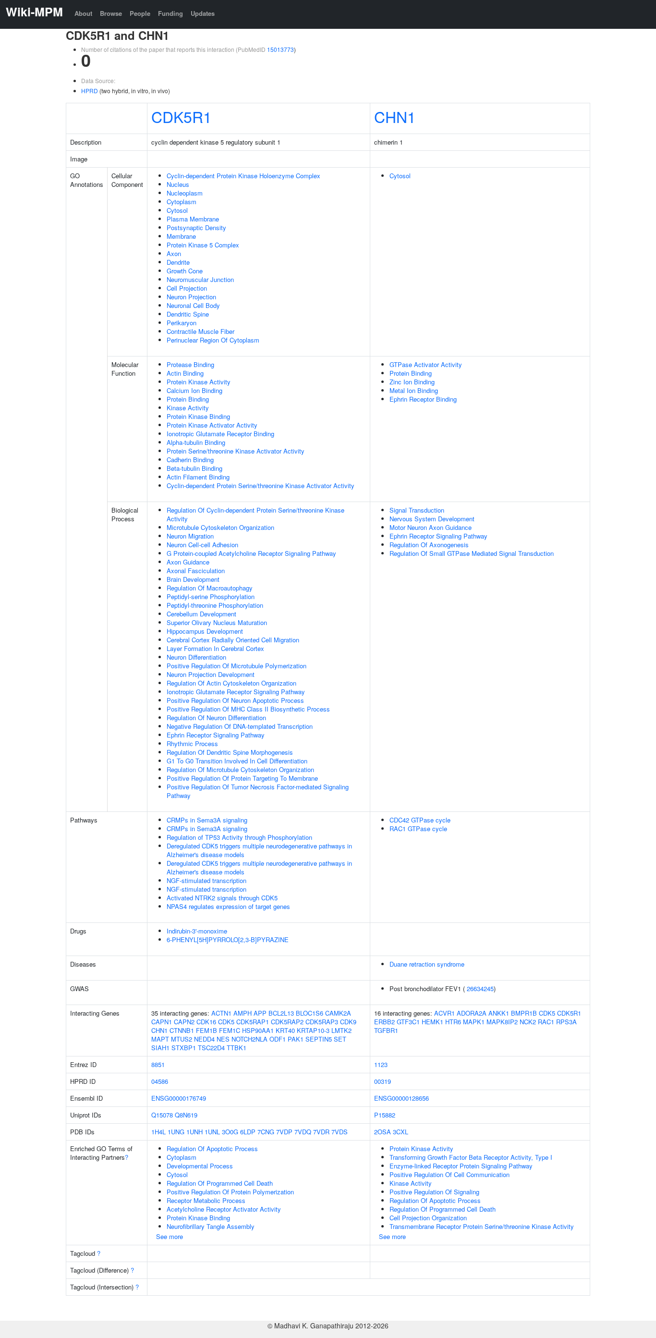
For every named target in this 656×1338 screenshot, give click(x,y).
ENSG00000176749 (178, 1098)
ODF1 (277, 1038)
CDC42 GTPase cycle (419, 819)
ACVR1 (444, 1013)
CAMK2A (338, 1013)
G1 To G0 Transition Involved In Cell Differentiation (237, 760)
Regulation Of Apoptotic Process (212, 1148)
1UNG (176, 1131)
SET (340, 1038)
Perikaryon (181, 322)
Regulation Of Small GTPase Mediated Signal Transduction (471, 553)
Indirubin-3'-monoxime (197, 930)
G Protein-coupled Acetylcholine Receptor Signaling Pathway (251, 553)
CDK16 (206, 1021)
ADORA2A (471, 1013)
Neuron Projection (191, 296)
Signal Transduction (416, 510)
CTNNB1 (182, 1030)
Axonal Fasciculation (196, 570)
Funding (170, 13)
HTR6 (453, 1021)
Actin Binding (185, 373)
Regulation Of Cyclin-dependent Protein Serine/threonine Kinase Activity (255, 514)
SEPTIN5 (318, 1038)
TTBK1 (236, 1047)
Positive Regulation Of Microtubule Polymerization (236, 665)
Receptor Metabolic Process (206, 1200)
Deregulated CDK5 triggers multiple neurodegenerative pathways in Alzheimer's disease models (259, 850)
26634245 (480, 988)
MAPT (160, 1038)
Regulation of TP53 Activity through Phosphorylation (239, 837)
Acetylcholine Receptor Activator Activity (224, 1209)
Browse (111, 13)
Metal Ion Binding (413, 390)
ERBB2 (384, 1021)
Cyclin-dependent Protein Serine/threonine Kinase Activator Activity (260, 485)
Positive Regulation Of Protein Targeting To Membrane (242, 778)
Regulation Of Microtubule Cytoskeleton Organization (240, 769)
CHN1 (395, 116)
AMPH (242, 1013)
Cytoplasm (181, 201)
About (83, 13)
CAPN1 (161, 1021)
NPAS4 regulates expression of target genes (228, 906)
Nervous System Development (431, 518)
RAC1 (546, 1021)
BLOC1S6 (309, 1013)
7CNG (265, 1131)
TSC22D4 (211, 1047)
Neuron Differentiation (196, 657)
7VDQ (302, 1131)
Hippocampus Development (205, 631)
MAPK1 (474, 1021)
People (140, 13)
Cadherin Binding (190, 459)
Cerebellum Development (201, 613)
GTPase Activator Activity (425, 364)
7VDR (321, 1131)
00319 (382, 1081)
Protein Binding (188, 399)
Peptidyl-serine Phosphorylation (211, 596)
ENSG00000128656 (401, 1098)
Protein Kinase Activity (199, 381)
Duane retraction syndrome (426, 964)
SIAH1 (160, 1047)
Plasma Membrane (193, 218)
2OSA (382, 1131)
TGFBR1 (386, 1030)
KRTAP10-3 (313, 1030)
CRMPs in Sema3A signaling (207, 819)
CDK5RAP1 (252, 1021)
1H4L (158, 1131)
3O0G (230, 1131)
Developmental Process (200, 1165)
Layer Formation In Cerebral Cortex (215, 648)
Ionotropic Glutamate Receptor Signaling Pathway (236, 691)
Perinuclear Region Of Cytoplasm (213, 339)
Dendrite (178, 262)
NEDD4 (204, 1038)
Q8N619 (186, 1114)
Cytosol (177, 210)
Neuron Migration (190, 535)
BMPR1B (524, 1013)
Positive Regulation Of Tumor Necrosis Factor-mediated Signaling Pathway (258, 791)
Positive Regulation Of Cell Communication (449, 1174)
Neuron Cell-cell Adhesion (202, 544)
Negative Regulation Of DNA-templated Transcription (240, 726)
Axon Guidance (188, 561)
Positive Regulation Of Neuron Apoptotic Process (235, 700)
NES (223, 1038)
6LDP (247, 1131)
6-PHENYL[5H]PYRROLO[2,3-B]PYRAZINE (228, 939)
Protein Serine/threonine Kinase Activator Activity (235, 450)
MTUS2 (181, 1038)
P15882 (384, 1114)
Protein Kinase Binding (198, 416)
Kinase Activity (188, 407)
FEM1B (206, 1030)
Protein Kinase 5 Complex (203, 244)
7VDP (284, 1131)
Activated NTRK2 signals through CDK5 (222, 897)
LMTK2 (341, 1030)
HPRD (89, 90)
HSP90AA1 (258, 1030)
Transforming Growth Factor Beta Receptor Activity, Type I (470, 1157)
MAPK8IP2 (502, 1021)
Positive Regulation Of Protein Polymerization (230, 1191)
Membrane (181, 236)
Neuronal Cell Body (193, 305)
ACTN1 (221, 1013)
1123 (381, 1064)
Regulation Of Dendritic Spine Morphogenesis (230, 752)
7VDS (339, 1131)
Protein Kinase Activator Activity (212, 425)
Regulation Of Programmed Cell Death (220, 1183)
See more (169, 1236)
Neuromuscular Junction (200, 279)
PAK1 (296, 1038)
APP (260, 1013)
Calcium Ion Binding (194, 390)
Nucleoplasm (185, 192)
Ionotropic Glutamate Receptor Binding (220, 433)
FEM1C (229, 1030)
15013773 (280, 49)
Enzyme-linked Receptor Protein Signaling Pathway (461, 1165)
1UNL (212, 1131)
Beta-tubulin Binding (194, 468)
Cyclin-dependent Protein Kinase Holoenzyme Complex (243, 175)
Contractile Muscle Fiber (200, 331)
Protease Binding (190, 364)
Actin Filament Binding (198, 476)
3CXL (400, 1131)
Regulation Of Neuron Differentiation (216, 717)
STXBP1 (183, 1047)
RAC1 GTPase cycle (418, 828)
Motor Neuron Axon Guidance (430, 527)
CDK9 (348, 1021)
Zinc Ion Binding (412, 381)
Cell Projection (187, 288)
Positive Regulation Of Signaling (434, 1191)
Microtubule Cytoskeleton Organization (220, 527)
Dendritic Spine (188, 314)
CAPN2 (184, 1021)
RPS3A (566, 1021)
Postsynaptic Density (196, 227)
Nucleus (178, 184)
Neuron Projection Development (211, 674)
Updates (203, 13)
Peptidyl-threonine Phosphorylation (215, 605)
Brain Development (193, 579)
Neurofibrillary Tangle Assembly (211, 1226)
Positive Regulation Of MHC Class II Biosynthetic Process (248, 708)
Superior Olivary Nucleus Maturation (217, 622)
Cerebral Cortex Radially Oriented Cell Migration (233, 639)
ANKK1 (498, 1013)
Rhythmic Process (192, 743)
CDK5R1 (181, 116)
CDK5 (226, 1021)
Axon (174, 253)
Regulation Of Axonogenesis (429, 544)
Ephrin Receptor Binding (423, 399)
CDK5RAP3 (321, 1021)
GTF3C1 (408, 1021)
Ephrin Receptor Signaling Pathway (216, 734)
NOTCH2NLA (249, 1038)
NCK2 (528, 1021)
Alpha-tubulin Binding (196, 442)
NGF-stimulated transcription (206, 880)
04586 (159, 1081)
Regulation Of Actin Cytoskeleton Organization (231, 682)
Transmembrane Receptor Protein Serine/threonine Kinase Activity (481, 1226)
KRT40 (285, 1030)
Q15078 (162, 1114)
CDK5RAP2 (287, 1021)
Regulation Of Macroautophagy (210, 587)
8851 (158, 1064)
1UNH (194, 1131)
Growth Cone (185, 270)
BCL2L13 (281, 1013)
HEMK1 (432, 1021)
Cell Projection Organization (428, 1217)
